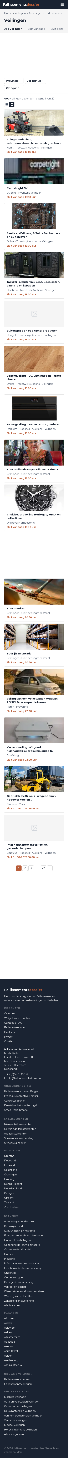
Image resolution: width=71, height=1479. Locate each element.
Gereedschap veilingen (18, 1406)
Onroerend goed (14, 1277)
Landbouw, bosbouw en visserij (22, 1268)
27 (43, 868)
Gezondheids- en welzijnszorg (22, 1244)
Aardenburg (11, 1360)
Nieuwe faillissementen (18, 1124)
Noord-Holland (13, 1188)
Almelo (8, 1323)
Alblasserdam (12, 1337)
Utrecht (8, 1197)
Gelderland (10, 1169)
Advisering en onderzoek (19, 1221)
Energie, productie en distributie (23, 1235)
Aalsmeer (10, 1327)
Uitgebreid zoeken (15, 1143)
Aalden (8, 1355)
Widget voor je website (18, 1018)
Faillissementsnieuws (16, 1379)
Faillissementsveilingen (18, 1384)
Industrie (9, 1258)
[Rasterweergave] (11, 104)
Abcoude (9, 1341)
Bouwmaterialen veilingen (20, 1411)
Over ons (9, 1013)
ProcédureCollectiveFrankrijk (21, 1096)
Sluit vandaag (36, 28)
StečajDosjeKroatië (16, 1110)
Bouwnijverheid (13, 1226)
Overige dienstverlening (18, 1282)
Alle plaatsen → (13, 1365)
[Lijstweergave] (6, 104)
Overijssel (10, 1193)
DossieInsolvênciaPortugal (20, 1105)
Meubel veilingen (14, 1425)
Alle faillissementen (15, 1133)
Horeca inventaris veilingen (20, 1429)
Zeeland (9, 1202)
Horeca (8, 1254)
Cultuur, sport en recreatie (20, 1230)
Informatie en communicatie (21, 1263)
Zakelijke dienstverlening (19, 1300)
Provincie (12, 80)
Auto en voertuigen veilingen (21, 1401)
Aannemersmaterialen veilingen (23, 1415)
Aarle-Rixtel (11, 1351)
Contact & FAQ (13, 1022)
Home (8, 13)
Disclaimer (10, 1032)
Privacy (8, 1036)
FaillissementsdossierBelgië (21, 1091)
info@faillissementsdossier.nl (24, 1078)
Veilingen (20, 13)
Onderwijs (10, 1272)
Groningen (10, 1174)
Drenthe (9, 1155)
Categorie (12, 88)
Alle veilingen (13, 28)
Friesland (9, 1165)
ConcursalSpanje (14, 1100)
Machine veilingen (15, 1397)
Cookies (9, 1041)
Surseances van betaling (18, 1138)
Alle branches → (13, 1305)
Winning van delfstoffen (18, 1296)
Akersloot (10, 1346)
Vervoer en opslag (15, 1286)
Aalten (8, 1332)
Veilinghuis (34, 80)
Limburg (9, 1179)
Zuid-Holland (11, 1207)
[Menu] (62, 4)
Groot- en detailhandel (17, 1249)
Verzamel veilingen (15, 1420)
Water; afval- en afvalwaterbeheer (24, 1291)
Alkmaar (9, 1318)
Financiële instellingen (17, 1240)
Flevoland (10, 1160)
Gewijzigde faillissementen (20, 1129)
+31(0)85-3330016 (17, 1074)
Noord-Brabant (13, 1183)
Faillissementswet (15, 1027)
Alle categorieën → (15, 1434)
